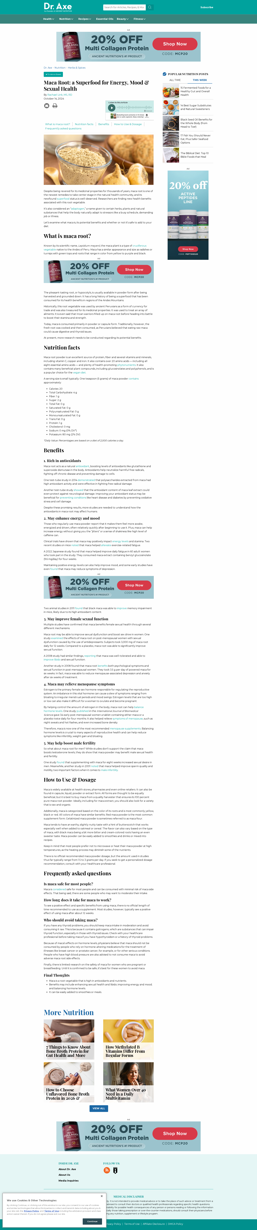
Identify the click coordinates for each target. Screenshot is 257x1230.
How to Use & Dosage (128, 124)
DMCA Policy (175, 1224)
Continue (92, 1221)
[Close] (101, 1196)
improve (122, 608)
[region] (54, 1210)
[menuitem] (49, 19)
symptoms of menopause (128, 718)
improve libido (52, 659)
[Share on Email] (47, 105)
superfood (63, 198)
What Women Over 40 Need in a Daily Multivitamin (126, 1094)
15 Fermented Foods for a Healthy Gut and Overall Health (196, 91)
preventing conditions (73, 497)
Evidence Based (54, 74)
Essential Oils (104, 19)
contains (134, 378)
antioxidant (82, 466)
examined (57, 638)
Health (47, 19)
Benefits (103, 124)
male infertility (109, 770)
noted (75, 545)
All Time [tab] (175, 80)
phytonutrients (126, 365)
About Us (64, 1174)
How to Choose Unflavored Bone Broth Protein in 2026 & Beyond (67, 1096)
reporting (90, 655)
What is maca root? (57, 124)
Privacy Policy (113, 1224)
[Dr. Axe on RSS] (107, 1170)
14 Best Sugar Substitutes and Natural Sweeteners (196, 107)
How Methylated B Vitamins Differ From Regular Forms (125, 1051)
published (83, 711)
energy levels (120, 541)
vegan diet (79, 372)
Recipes (83, 19)
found (54, 569)
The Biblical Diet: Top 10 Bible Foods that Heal (195, 155)
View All (99, 1108)
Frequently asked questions (63, 128)
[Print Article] (55, 105)
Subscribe (206, 7)
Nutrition (65, 19)
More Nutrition (69, 1012)
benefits (103, 665)
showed (78, 490)
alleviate (106, 545)
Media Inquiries (69, 1180)
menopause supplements (125, 728)
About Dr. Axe (67, 1169)
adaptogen (77, 208)
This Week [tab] (200, 80)
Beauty (121, 19)
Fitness (138, 19)
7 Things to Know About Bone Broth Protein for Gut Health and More (68, 1051)
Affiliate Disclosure (154, 1224)
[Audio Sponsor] (129, 116)
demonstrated (86, 480)
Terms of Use (132, 1224)
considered (59, 889)
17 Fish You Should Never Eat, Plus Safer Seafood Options (196, 139)
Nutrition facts (84, 124)
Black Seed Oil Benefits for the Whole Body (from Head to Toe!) (196, 123)
